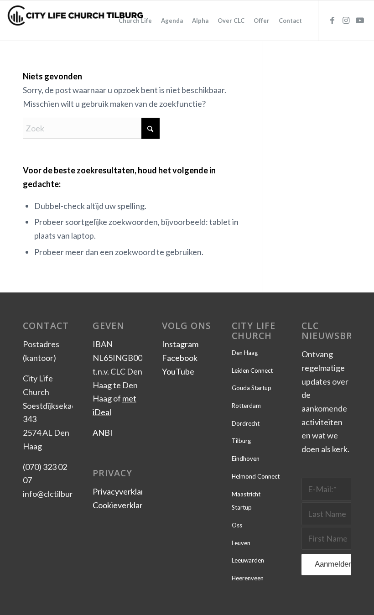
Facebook (179, 358)
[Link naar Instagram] (346, 20)
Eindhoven (246, 458)
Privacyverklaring (124, 491)
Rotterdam (246, 405)
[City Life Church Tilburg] (75, 20)
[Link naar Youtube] (360, 20)
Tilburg (241, 440)
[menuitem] (135, 20)
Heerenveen (248, 578)
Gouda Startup (251, 387)
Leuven (241, 543)
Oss (237, 525)
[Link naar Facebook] (332, 20)
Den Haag (245, 352)
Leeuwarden (248, 560)
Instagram (180, 344)
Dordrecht (246, 423)
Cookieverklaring (123, 505)
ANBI (103, 432)
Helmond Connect (256, 476)
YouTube (178, 371)
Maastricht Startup (246, 500)
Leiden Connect (252, 370)
